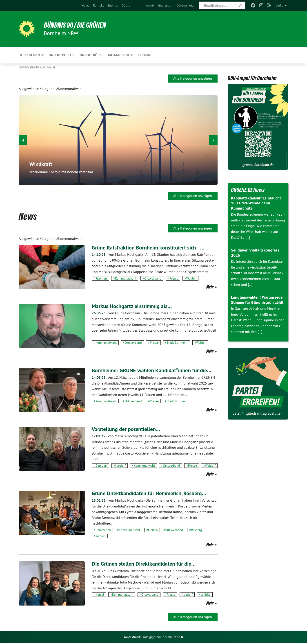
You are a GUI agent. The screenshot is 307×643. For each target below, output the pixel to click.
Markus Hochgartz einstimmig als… (132, 306)
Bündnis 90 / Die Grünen (75, 25)
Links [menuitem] (279, 5)
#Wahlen (190, 278)
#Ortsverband (151, 278)
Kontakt (98, 5)
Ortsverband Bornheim (37, 67)
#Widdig (205, 595)
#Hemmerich (102, 530)
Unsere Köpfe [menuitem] (91, 55)
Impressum (165, 5)
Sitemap (112, 5)
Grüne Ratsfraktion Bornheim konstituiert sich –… (148, 247)
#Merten (152, 530)
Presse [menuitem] (138, 2)
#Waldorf (209, 466)
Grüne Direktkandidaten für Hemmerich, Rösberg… (149, 493)
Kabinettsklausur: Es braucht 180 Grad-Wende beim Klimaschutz (256, 203)
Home (85, 5)
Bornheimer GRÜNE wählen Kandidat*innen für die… (151, 370)
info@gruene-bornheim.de (161, 637)
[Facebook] (253, 5)
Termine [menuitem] (145, 55)
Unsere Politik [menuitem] (62, 55)
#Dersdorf (100, 466)
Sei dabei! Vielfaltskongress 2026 (255, 252)
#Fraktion (100, 278)
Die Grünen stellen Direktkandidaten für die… (144, 563)
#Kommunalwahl (124, 278)
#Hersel (99, 595)
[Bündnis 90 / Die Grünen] (27, 29)
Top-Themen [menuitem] (29, 55)
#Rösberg (195, 530)
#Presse (173, 278)
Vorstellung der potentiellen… (126, 429)
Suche (126, 5)
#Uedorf (187, 595)
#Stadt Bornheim (176, 343)
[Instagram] (261, 5)
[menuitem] (85, 5)
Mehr (210, 286)
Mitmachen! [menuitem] (118, 55)
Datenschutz (185, 5)
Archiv (150, 5)
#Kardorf (119, 466)
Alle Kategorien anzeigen (192, 78)
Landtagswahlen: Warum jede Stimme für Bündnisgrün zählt (257, 300)
